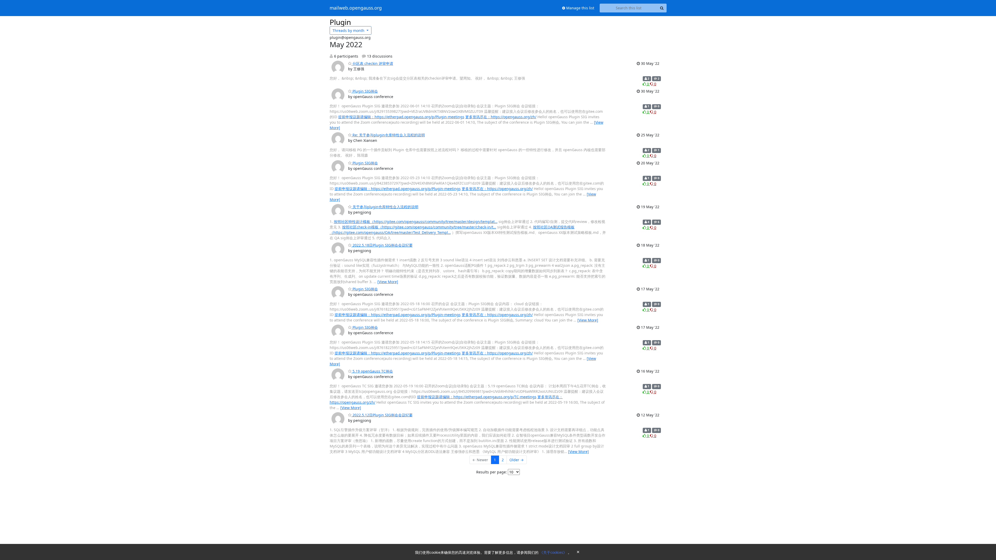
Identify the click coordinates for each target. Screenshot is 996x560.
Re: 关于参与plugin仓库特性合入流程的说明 (388, 134)
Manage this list (579, 7)
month (349, 30)
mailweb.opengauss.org (356, 8)
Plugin (340, 22)
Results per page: (491, 472)
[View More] (387, 281)
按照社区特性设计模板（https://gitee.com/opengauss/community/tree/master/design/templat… (415, 221)
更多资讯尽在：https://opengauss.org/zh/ (500, 116)
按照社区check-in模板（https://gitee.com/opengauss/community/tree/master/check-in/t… (419, 227)
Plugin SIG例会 (364, 91)
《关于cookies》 (554, 552)
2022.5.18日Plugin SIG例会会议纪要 (382, 245)
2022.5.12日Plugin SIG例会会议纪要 (382, 414)
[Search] (662, 8)
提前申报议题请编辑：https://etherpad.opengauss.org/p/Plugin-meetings (401, 116)
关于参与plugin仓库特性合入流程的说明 (384, 206)
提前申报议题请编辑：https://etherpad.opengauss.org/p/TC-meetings (476, 396)
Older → (516, 459)
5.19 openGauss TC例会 (372, 371)
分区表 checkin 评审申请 (372, 63)
